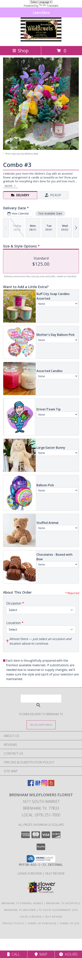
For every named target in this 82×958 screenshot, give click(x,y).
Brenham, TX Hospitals (63, 903)
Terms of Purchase (42, 923)
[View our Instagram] (44, 785)
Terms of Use (70, 923)
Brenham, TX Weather (20, 910)
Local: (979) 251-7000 (41, 815)
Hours (70, 954)
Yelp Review (54, 873)
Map (42, 954)
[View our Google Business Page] (38, 785)
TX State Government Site (58, 910)
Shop (23, 50)
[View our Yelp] (51, 785)
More (8, 186)
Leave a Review (30, 873)
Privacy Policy (13, 923)
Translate (52, 5)
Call (15, 954)
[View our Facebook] (31, 785)
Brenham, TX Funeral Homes (22, 903)
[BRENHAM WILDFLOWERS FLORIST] (41, 40)
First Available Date (50, 213)
